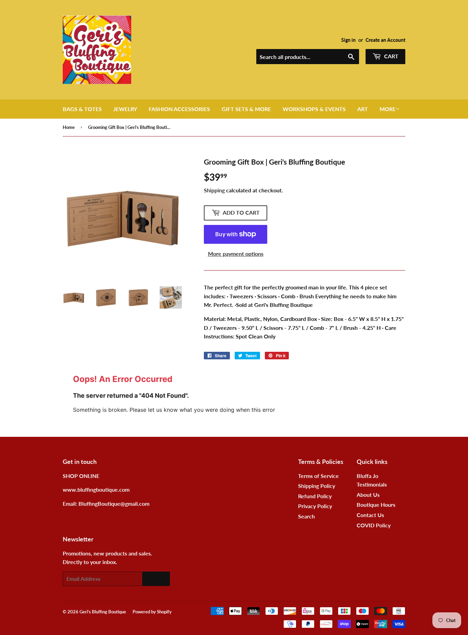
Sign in (348, 40)
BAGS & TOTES (82, 109)
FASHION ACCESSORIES (179, 109)
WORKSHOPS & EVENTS (314, 109)
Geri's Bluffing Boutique (102, 611)
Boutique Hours (376, 504)
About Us (368, 494)
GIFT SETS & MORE (246, 109)
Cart (390, 56)
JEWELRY (125, 109)
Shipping (214, 190)
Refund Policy (315, 496)
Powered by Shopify (152, 611)
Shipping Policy (316, 485)
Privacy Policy (315, 506)
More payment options (235, 253)
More (388, 109)
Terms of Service (318, 475)
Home (69, 127)
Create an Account (385, 40)
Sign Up (156, 579)
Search (306, 516)
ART (362, 109)
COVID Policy (374, 525)
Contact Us (370, 515)
